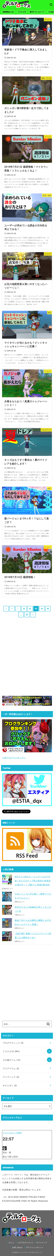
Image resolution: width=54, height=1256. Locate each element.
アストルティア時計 (12, 1132)
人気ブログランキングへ (14, 757)
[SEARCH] (51, 4)
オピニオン (10, 1085)
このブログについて (25, 1242)
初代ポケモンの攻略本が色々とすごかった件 (33, 909)
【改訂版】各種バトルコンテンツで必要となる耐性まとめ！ (33, 935)
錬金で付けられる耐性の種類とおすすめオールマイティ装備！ (33, 922)
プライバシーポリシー (34, 1247)
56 (48, 608)
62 (27, 614)
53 (30, 608)
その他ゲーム (11, 1059)
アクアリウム (11, 1068)
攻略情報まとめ (8, 12)
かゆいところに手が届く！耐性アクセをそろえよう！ (33, 895)
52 (24, 608)
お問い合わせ (17, 1247)
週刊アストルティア (37, 12)
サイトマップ (41, 1242)
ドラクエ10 (22, 12)
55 (42, 608)
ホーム (11, 1242)
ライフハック (11, 1076)
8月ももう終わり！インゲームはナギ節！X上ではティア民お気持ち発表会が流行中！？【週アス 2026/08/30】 (33, 880)
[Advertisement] (27, 660)
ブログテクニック (13, 1042)
